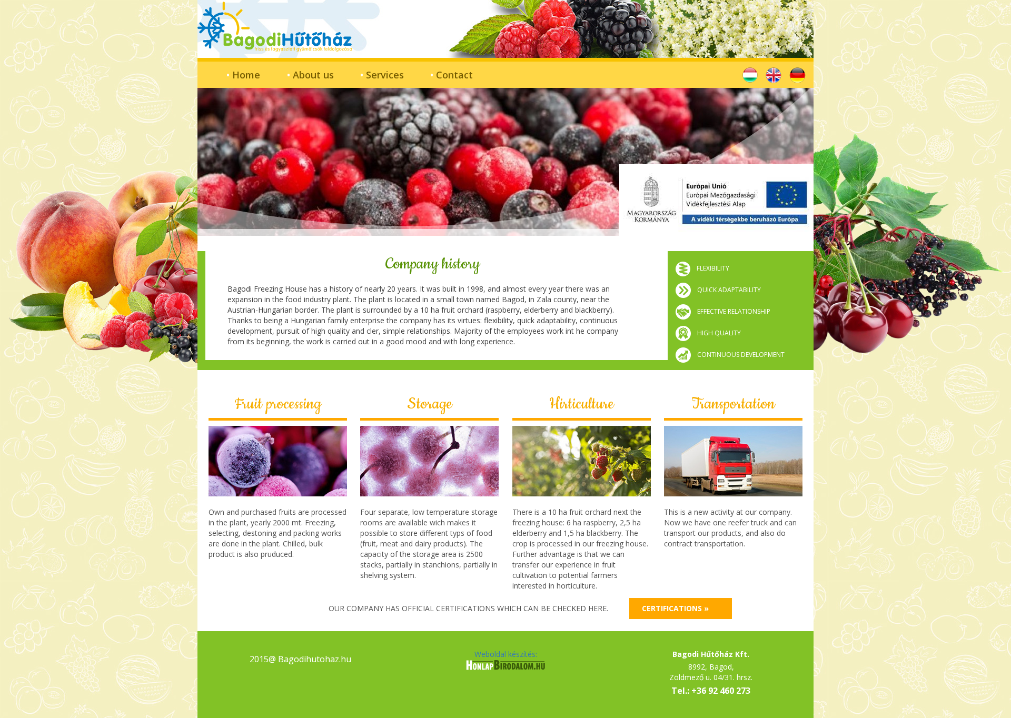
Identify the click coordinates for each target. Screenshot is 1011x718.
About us (310, 74)
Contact (451, 74)
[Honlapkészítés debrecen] (505, 667)
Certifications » (675, 608)
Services (382, 74)
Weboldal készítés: (505, 654)
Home (243, 74)
